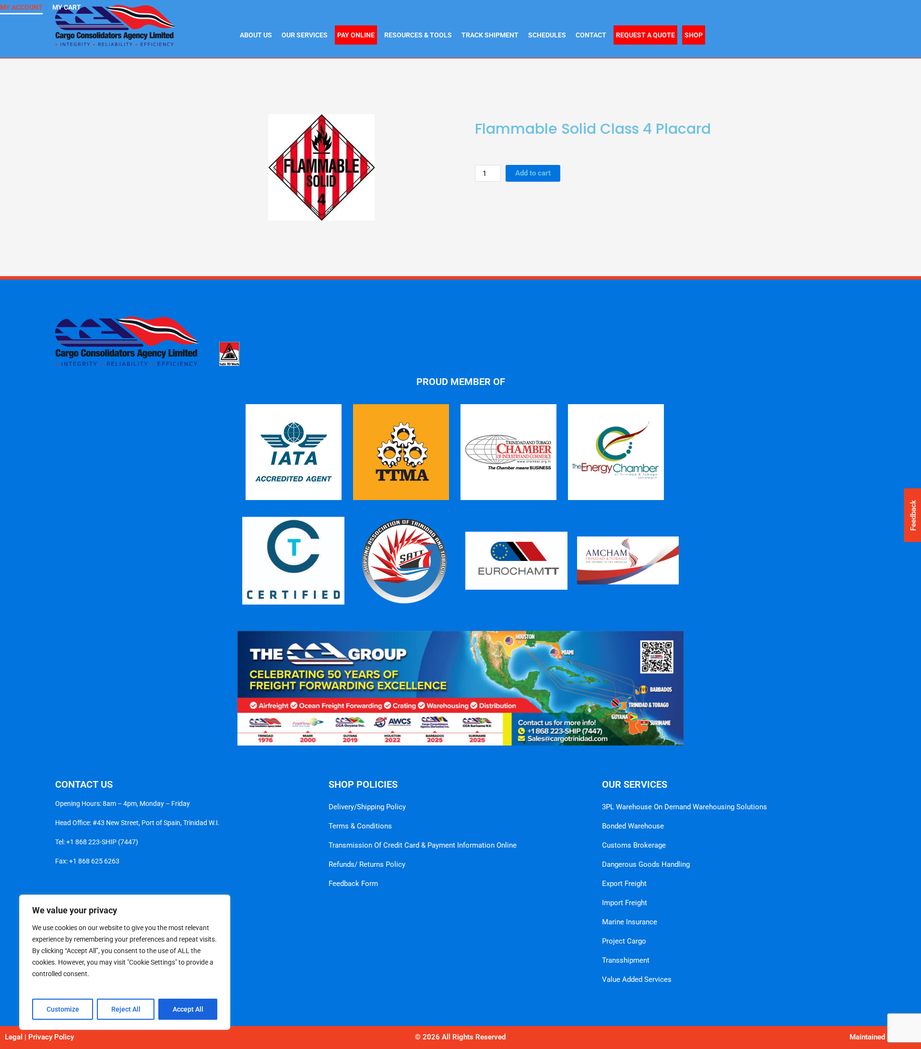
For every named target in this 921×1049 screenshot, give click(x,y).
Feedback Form (353, 883)
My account (21, 7)
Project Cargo (624, 941)
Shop (694, 35)
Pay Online (356, 35)
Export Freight (624, 883)
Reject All (126, 1009)
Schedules (547, 35)
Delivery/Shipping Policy (367, 807)
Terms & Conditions (360, 826)
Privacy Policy (51, 1037)
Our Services (305, 35)
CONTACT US (84, 784)
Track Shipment (490, 35)
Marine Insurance (629, 922)
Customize (63, 1009)
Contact (591, 35)
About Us (256, 35)
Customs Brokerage (634, 845)
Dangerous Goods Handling (646, 864)
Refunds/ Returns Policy (367, 864)
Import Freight (624, 902)
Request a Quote (645, 35)
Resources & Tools (418, 35)
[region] (124, 962)
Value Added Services (637, 979)
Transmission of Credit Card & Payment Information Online (423, 845)
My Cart (66, 7)
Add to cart (533, 173)
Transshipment (625, 960)
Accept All (188, 1009)
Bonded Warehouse (633, 826)
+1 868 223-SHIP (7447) (102, 842)
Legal (14, 1037)
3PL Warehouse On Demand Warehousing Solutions (684, 807)
